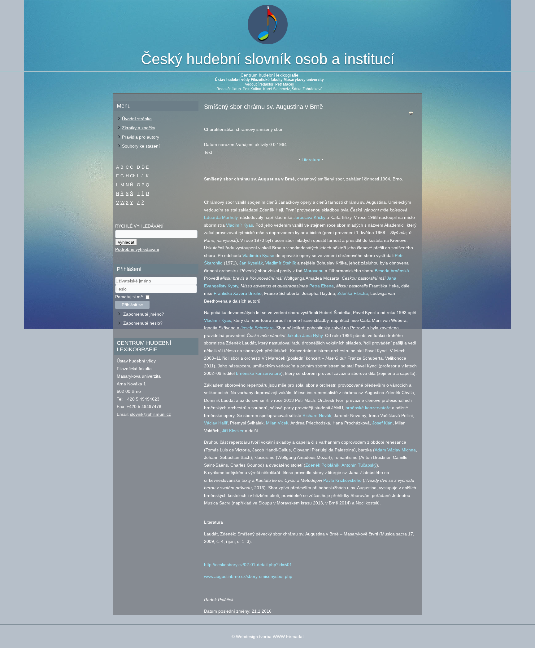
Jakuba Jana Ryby (305, 335)
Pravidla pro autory (140, 137)
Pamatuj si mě (129, 296)
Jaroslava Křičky (309, 217)
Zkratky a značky (138, 127)
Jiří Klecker (233, 430)
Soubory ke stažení (141, 146)
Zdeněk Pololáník (322, 465)
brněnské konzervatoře (258, 373)
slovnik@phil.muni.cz (150, 414)
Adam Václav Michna (395, 449)
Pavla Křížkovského (342, 480)
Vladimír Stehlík (280, 262)
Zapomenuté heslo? (143, 323)
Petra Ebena (321, 285)
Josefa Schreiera (257, 327)
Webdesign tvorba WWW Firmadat (270, 636)
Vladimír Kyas (239, 225)
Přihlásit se (132, 304)
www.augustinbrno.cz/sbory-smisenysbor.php (248, 576)
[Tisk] (410, 114)
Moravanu (314, 270)
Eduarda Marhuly (220, 217)
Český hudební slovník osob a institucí (267, 59)
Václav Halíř (216, 422)
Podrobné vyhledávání (137, 249)
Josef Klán (382, 422)
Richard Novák (316, 415)
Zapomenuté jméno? (143, 314)
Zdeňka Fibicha (352, 293)
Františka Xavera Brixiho (238, 293)
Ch (133, 175)
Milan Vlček (277, 422)
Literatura (311, 159)
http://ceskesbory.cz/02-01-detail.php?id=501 (248, 564)
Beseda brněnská (392, 270)
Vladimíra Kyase (258, 255)
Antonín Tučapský (358, 465)
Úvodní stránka (137, 118)
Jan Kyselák (251, 262)
